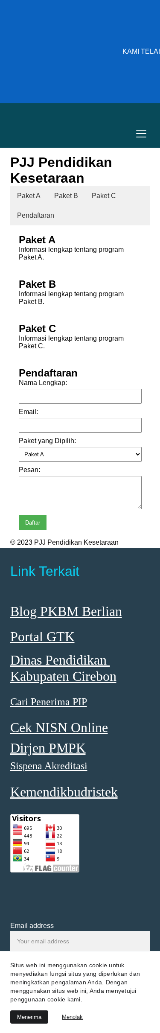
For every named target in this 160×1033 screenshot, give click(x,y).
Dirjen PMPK (48, 748)
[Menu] (141, 133)
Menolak (72, 1017)
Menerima (29, 1017)
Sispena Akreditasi (48, 765)
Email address (32, 925)
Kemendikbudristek (64, 792)
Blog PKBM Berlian (66, 611)
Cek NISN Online (59, 727)
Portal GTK (42, 636)
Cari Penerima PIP (48, 701)
